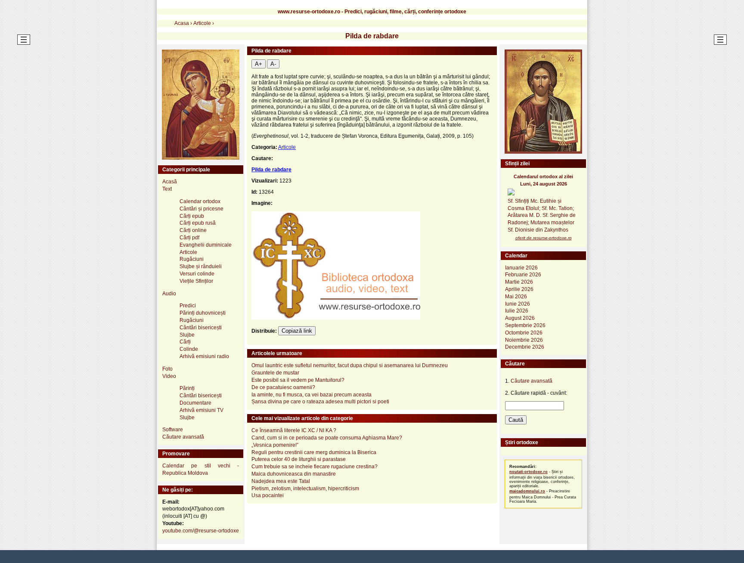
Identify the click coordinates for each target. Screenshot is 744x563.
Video (169, 376)
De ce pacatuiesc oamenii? (283, 387)
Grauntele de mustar (275, 373)
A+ (258, 64)
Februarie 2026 (523, 275)
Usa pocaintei (267, 495)
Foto (167, 369)
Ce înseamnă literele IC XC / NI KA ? (293, 430)
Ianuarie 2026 (521, 268)
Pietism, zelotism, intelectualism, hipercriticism (305, 489)
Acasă (169, 182)
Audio (169, 294)
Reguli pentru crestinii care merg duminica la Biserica (313, 452)
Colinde (189, 349)
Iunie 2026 (517, 304)
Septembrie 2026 (525, 325)
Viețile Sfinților (196, 281)
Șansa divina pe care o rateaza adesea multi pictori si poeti (320, 402)
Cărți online (193, 230)
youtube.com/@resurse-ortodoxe (200, 531)
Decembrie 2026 (524, 347)
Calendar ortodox (200, 201)
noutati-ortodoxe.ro (528, 472)
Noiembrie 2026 (524, 340)
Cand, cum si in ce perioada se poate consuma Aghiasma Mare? (326, 438)
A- (273, 64)
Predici (188, 306)
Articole (287, 147)
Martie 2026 (519, 282)
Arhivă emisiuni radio (204, 356)
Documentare (195, 403)
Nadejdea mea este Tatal (280, 481)
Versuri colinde (197, 274)
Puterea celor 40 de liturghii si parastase (298, 459)
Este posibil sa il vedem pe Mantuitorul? (297, 380)
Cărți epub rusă (198, 223)
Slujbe (187, 335)
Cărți (185, 342)
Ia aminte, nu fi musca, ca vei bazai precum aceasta (311, 395)
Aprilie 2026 (519, 289)
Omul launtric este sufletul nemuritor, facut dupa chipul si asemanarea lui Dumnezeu (349, 365)
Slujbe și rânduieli (201, 266)
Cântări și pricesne (201, 209)
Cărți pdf (189, 238)
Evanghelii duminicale (206, 245)
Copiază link (297, 331)
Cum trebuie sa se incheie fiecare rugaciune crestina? (314, 467)
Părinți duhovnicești (203, 313)
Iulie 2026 (516, 311)
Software (172, 430)
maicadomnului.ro (527, 491)
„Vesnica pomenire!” (274, 445)
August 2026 (520, 318)
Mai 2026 (516, 297)
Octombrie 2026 (523, 333)
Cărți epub (192, 216)
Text (167, 189)
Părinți (187, 388)
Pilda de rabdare (271, 170)
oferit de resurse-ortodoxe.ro (543, 237)
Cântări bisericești (201, 328)
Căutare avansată (183, 437)
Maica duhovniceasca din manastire (293, 474)
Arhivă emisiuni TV (201, 410)
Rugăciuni (192, 259)
